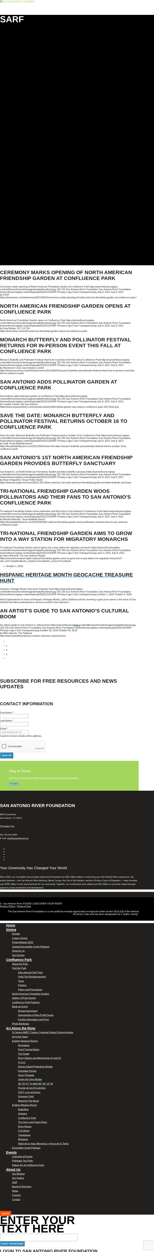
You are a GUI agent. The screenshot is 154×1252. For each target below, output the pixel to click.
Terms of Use (24, 906)
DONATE (5, 1213)
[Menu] (0, 13)
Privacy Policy (7, 906)
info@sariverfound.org (17, 838)
